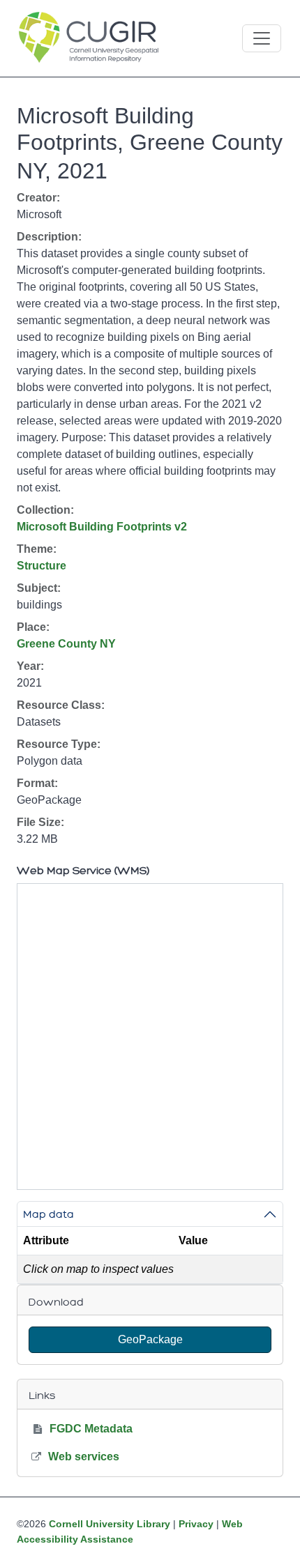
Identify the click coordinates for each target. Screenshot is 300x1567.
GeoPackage (150, 1339)
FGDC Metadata (91, 1429)
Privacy (196, 1523)
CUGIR (88, 38)
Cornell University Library (109, 1523)
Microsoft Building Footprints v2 (102, 527)
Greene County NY (66, 644)
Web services (83, 1456)
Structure (41, 566)
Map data (48, 1214)
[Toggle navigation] (261, 38)
